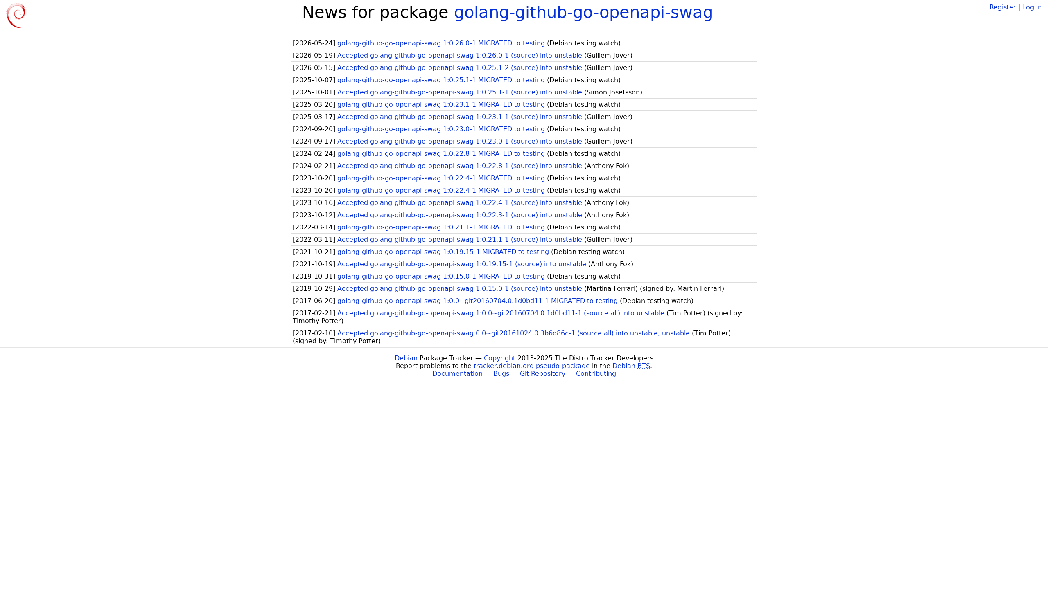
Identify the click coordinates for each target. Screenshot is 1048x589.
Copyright (499, 358)
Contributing (596, 374)
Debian (406, 358)
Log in (1032, 7)
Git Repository (542, 374)
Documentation (457, 374)
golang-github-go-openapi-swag (583, 12)
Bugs (501, 374)
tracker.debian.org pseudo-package (532, 366)
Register (1002, 7)
